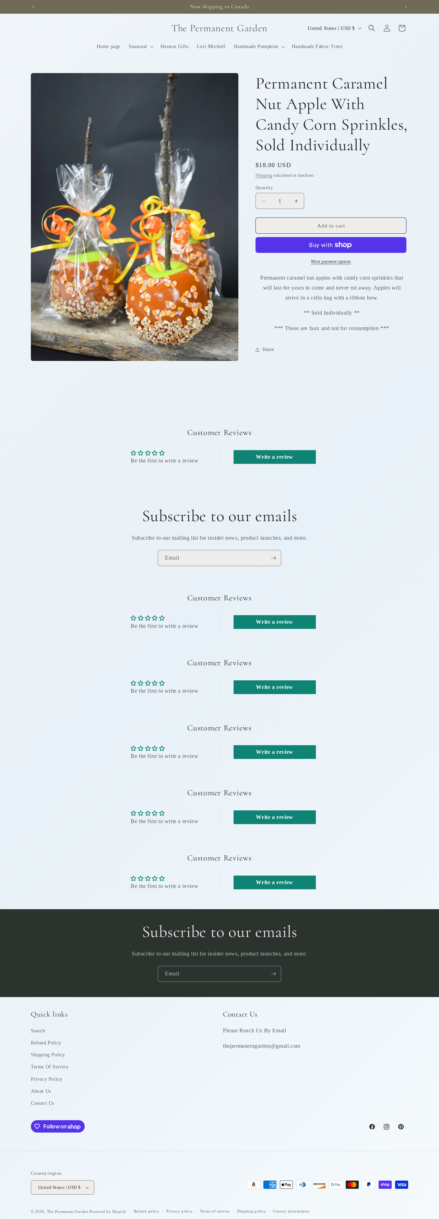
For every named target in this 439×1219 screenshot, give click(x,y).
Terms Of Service (50, 1066)
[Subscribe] (273, 558)
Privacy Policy (46, 1079)
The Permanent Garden (67, 1211)
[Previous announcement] (33, 6)
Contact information (291, 1211)
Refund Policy (46, 1042)
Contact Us (42, 1103)
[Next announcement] (405, 6)
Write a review (274, 457)
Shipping (264, 175)
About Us (41, 1091)
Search (38, 1030)
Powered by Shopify (108, 1211)
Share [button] (268, 349)
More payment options (331, 261)
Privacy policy (179, 1211)
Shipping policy (251, 1211)
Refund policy (146, 1211)
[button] (140, 46)
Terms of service (215, 1211)
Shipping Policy (48, 1054)
